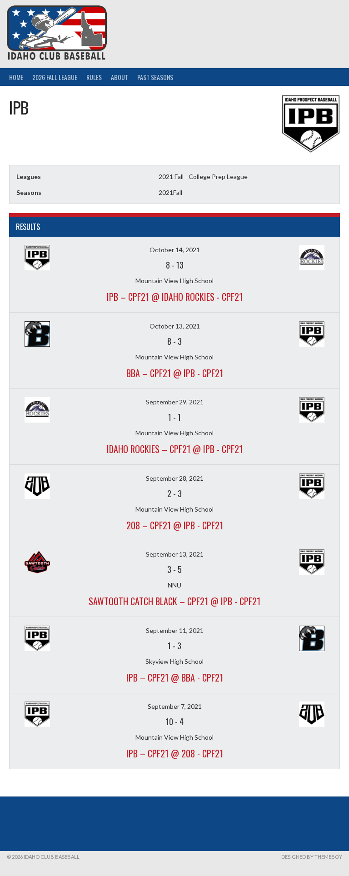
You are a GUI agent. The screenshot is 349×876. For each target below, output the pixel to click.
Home (16, 77)
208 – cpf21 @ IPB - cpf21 (174, 525)
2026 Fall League (54, 77)
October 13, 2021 (175, 326)
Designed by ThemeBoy (311, 857)
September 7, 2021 (175, 706)
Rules (94, 77)
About (119, 77)
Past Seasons (155, 77)
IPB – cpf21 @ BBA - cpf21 (174, 677)
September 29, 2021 (175, 402)
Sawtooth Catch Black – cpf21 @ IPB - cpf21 (174, 601)
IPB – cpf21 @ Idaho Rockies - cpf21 (175, 297)
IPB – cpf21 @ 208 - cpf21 (174, 753)
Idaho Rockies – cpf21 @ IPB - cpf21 (175, 449)
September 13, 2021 (175, 554)
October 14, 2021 (175, 250)
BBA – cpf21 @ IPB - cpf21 (174, 373)
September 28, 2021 (175, 478)
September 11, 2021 (175, 630)
